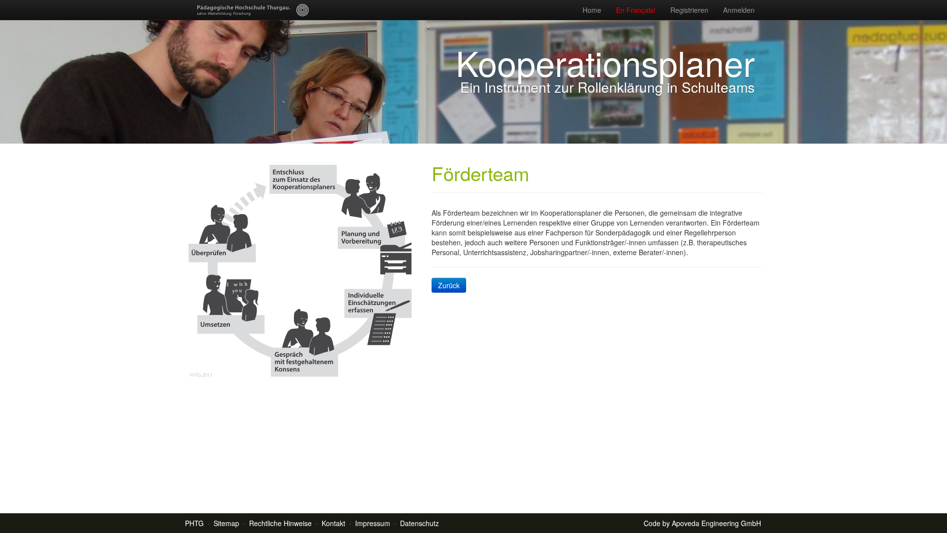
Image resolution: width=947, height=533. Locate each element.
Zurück (449, 285)
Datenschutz (419, 523)
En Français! (636, 10)
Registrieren (689, 10)
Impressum (372, 523)
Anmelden (739, 10)
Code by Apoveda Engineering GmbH (702, 523)
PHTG (194, 523)
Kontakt (333, 523)
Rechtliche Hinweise (280, 523)
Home (592, 10)
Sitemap (226, 523)
